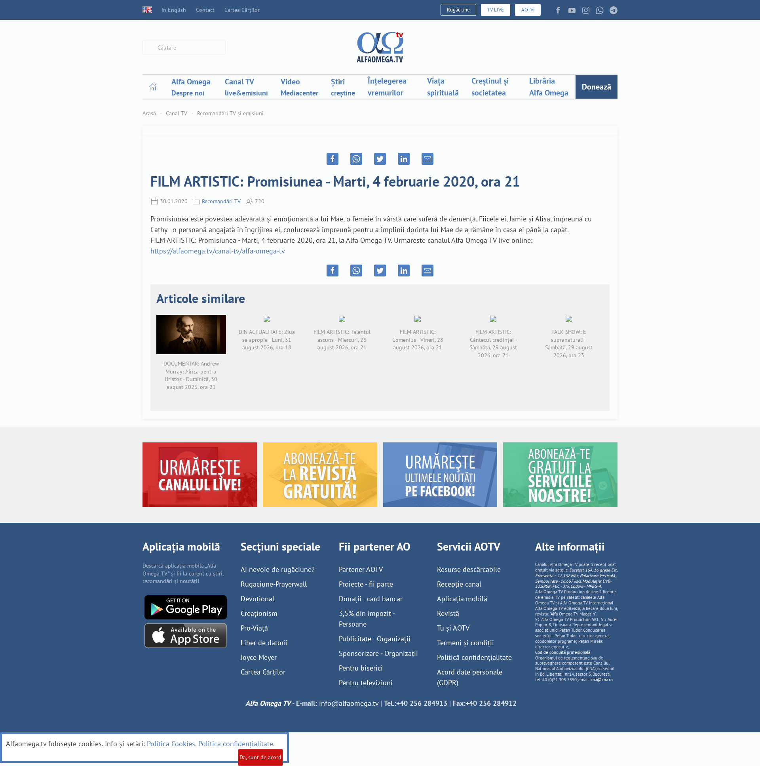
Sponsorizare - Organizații (378, 653)
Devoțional (257, 598)
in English (174, 9)
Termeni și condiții (465, 642)
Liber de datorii (264, 642)
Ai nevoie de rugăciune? (278, 569)
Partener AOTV (361, 569)
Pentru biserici (361, 668)
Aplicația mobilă (462, 598)
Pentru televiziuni (366, 682)
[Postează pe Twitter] (380, 159)
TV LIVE (495, 9)
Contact (205, 9)
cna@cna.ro (602, 679)
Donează (596, 87)
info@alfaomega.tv (348, 703)
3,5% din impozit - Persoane (367, 619)
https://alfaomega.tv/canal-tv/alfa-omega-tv (217, 250)
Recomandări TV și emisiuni (230, 113)
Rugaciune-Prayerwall (274, 584)
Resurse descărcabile (469, 569)
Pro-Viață (254, 628)
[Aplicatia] (185, 606)
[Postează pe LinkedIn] (404, 159)
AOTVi (527, 9)
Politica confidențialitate (235, 743)
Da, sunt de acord (260, 757)
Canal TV (176, 113)
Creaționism (259, 613)
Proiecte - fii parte (366, 584)
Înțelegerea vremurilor (387, 87)
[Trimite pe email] (427, 159)
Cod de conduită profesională (562, 652)
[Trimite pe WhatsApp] (356, 159)
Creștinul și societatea (490, 87)
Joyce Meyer (259, 657)
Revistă (448, 613)
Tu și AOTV (453, 628)
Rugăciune (458, 9)
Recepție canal (459, 584)
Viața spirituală (443, 87)
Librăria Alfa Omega (548, 87)
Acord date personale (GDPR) (469, 677)
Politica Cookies (171, 743)
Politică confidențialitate (474, 657)
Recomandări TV (221, 201)
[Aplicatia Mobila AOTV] (185, 635)
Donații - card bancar (371, 598)
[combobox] (184, 47)
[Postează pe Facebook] (332, 159)
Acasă (149, 113)
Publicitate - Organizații (374, 638)
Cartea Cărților (242, 9)
